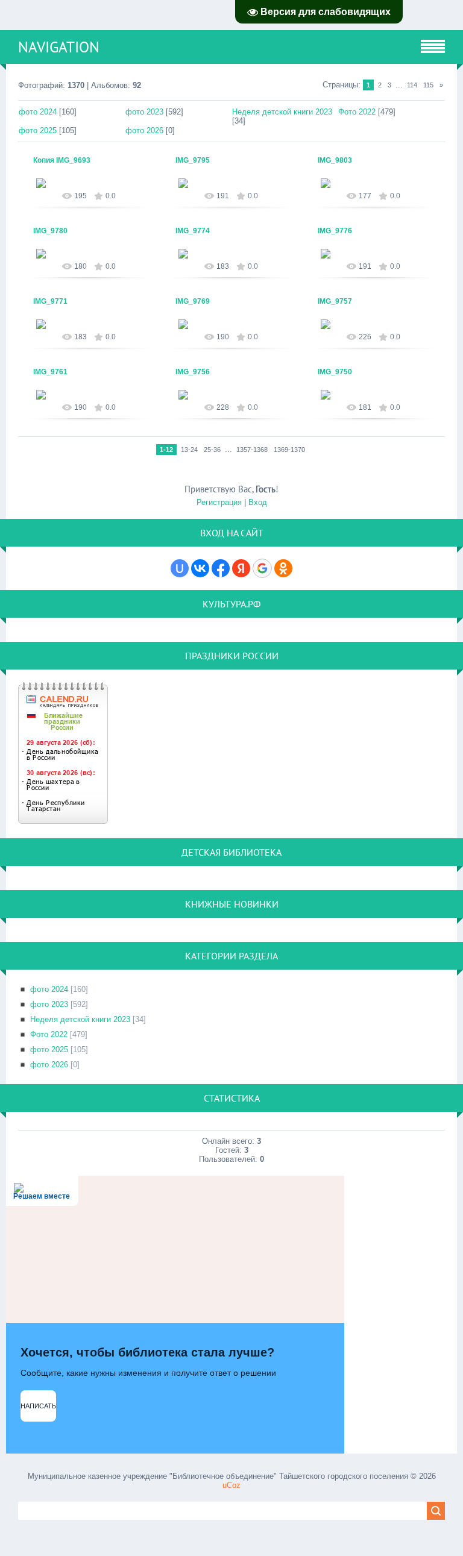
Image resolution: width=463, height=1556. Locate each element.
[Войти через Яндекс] (241, 568)
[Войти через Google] (262, 568)
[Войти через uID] (180, 568)
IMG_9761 (50, 372)
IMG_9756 (192, 372)
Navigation (58, 47)
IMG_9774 (192, 231)
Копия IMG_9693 (61, 160)
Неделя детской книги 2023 (282, 111)
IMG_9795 (192, 160)
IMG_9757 (335, 301)
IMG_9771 (50, 301)
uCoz (231, 1485)
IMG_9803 (335, 160)
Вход (257, 502)
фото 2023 (144, 111)
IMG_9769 (192, 301)
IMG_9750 (335, 372)
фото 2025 (38, 130)
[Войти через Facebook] (221, 568)
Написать (38, 1406)
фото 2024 (38, 111)
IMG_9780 (50, 231)
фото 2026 (144, 130)
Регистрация (219, 502)
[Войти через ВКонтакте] (200, 568)
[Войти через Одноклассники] (283, 568)
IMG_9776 (335, 231)
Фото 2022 (357, 111)
